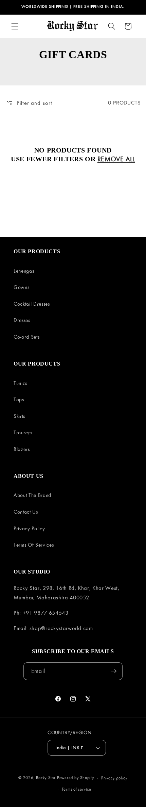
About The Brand (32, 495)
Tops (19, 399)
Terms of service (76, 789)
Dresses (22, 320)
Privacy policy (114, 777)
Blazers (22, 449)
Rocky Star (46, 777)
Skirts (19, 416)
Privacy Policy (29, 528)
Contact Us (26, 512)
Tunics (20, 383)
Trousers (23, 432)
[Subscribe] (114, 671)
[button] (15, 26)
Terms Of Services (34, 545)
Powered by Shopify (75, 777)
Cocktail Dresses (32, 304)
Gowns (21, 287)
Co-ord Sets (26, 337)
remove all (116, 159)
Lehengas (24, 271)
